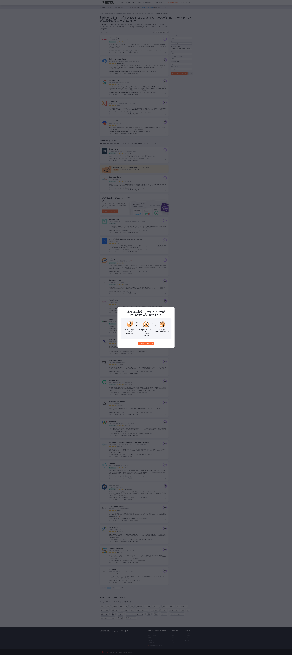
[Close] (173, 309)
